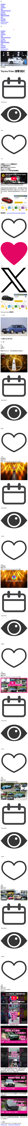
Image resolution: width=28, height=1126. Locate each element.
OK (3, 1121)
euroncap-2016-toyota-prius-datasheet (16, 213)
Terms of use (4, 1124)
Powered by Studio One (14, 1124)
